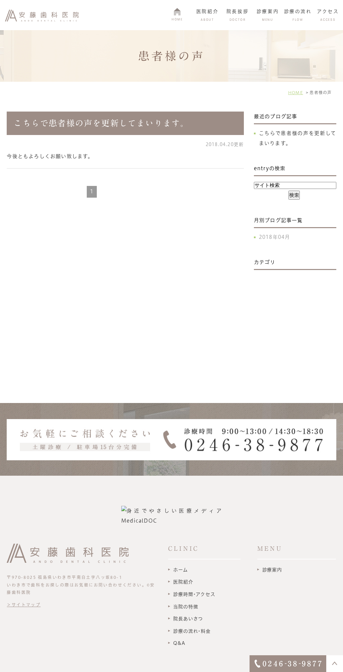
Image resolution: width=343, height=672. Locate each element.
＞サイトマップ (24, 605)
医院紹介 (183, 582)
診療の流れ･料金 (192, 631)
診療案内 (272, 569)
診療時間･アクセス (194, 594)
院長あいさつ (188, 618)
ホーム (180, 569)
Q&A (179, 643)
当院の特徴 (185, 606)
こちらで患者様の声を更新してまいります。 (101, 123)
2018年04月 (274, 237)
